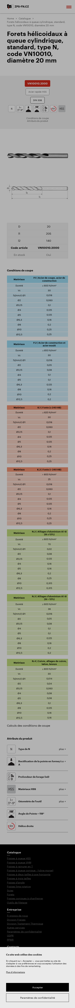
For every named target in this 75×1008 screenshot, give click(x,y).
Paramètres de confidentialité (37, 997)
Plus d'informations (15, 972)
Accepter (37, 987)
